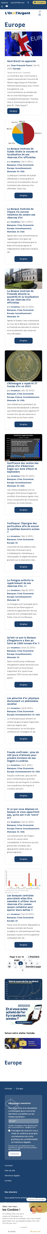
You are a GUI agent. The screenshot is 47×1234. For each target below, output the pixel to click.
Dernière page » (31, 968)
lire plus (13, 111)
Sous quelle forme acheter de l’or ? (20, 1198)
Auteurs (4, 3)
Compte (41, 2)
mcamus (15, 162)
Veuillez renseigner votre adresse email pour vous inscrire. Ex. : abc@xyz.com (23, 1126)
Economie (28, 165)
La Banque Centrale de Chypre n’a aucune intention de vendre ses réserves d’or (21, 213)
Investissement (23, 168)
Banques (11, 165)
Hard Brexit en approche (21, 61)
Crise (19, 165)
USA (22, 171)
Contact (8, 1181)
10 (9, 967)
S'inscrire (14, 1154)
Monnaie (11, 171)
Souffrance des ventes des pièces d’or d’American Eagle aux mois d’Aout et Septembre (23, 467)
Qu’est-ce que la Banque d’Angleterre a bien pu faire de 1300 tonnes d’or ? (23, 640)
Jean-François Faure (21, 65)
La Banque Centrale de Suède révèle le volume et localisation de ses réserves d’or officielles (22, 153)
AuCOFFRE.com (17, 3)
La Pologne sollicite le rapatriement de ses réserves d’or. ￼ (20, 583)
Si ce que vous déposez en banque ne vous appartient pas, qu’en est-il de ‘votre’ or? (23, 813)
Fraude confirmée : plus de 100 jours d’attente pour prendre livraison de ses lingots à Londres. (23, 756)
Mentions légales (12, 1176)
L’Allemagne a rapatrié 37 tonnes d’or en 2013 (22, 385)
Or (18, 171)
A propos (9, 1166)
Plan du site (10, 1171)
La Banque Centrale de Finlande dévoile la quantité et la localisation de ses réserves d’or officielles (23, 297)
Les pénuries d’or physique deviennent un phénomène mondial (23, 701)
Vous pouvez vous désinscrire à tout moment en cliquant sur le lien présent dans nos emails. (22, 1147)
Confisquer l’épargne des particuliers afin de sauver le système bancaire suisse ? (23, 527)
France (18, 397)
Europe (17, 69)
